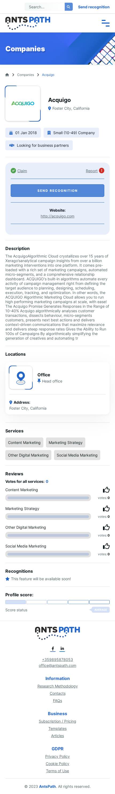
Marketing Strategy (66, 442)
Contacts (58, 693)
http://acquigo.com (57, 216)
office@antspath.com (57, 665)
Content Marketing (24, 442)
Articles (57, 735)
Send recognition (94, 7)
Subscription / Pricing (57, 721)
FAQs (57, 700)
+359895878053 (57, 659)
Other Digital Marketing (28, 455)
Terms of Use (57, 771)
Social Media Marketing (77, 455)
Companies (25, 75)
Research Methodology (57, 686)
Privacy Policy (57, 756)
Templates (57, 728)
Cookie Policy (57, 763)
